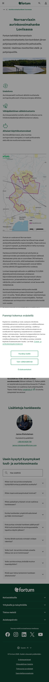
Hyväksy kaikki (24, 354)
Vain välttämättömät (24, 362)
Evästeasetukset (24, 369)
